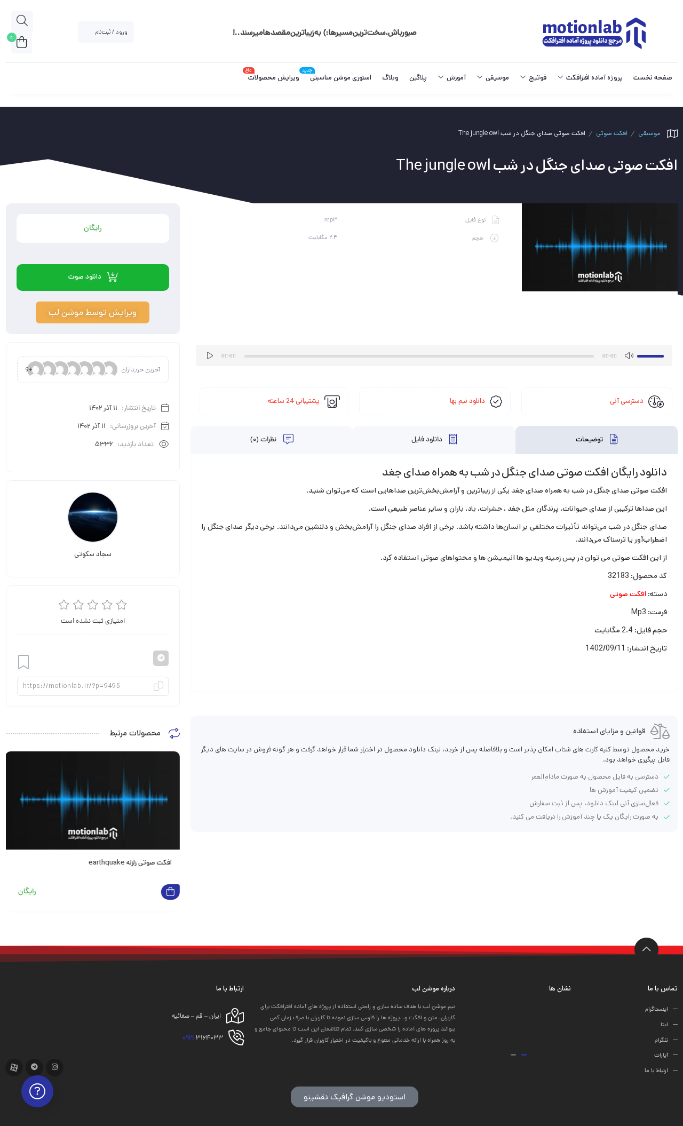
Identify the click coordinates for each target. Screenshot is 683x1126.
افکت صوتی (612, 133)
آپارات (661, 1055)
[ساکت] (628, 355)
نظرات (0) (264, 440)
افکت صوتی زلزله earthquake (130, 863)
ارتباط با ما (656, 1071)
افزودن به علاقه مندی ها (23, 662)
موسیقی (649, 133)
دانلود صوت (84, 277)
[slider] (652, 354)
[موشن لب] (593, 32)
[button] (524, 1055)
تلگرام (661, 1040)
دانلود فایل (427, 440)
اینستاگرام (656, 1009)
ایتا (664, 1025)
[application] (434, 355)
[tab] (596, 440)
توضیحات (590, 440)
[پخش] (209, 355)
